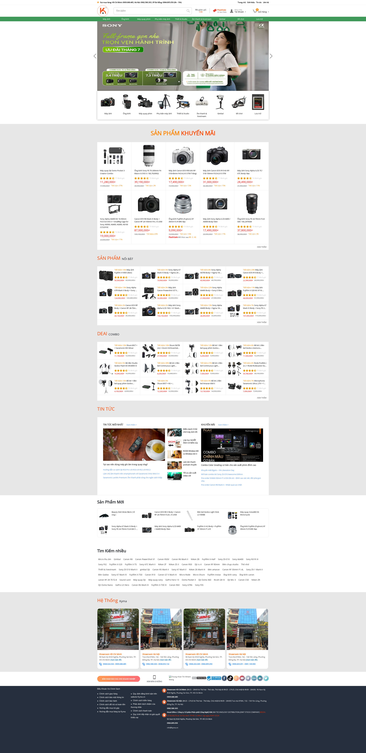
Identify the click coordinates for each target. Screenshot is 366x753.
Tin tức (259, 2)
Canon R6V (174, 585)
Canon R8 (128, 559)
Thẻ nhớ (245, 564)
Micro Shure (199, 574)
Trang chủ (242, 2)
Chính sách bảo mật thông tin (111, 697)
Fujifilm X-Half (208, 559)
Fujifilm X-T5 (131, 564)
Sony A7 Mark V (179, 569)
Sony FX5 (199, 585)
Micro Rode (184, 574)
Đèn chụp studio (230, 564)
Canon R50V (163, 559)
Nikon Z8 (195, 559)
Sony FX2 (102, 564)
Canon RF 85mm (212, 564)
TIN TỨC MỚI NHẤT (113, 424)
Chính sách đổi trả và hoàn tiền (112, 704)
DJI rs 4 (198, 564)
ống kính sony (230, 574)
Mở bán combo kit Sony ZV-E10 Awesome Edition (222, 474)
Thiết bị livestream (107, 569)
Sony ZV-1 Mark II (254, 569)
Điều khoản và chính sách (108, 689)
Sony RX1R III (252, 559)
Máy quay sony (155, 579)
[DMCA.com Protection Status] (198, 678)
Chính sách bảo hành (108, 701)
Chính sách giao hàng (108, 694)
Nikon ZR (255, 579)
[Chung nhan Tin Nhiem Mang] (180, 678)
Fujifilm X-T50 (135, 574)
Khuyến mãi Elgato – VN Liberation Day (217, 470)
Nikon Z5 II (174, 564)
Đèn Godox (103, 574)
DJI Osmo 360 (204, 579)
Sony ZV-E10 (224, 559)
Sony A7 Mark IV (119, 574)
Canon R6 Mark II (180, 559)
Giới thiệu (251, 2)
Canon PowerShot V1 (145, 559)
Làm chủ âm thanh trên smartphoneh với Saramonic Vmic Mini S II (131, 473)
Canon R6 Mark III (140, 585)
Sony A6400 (237, 559)
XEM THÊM (261, 247)
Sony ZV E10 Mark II (128, 569)
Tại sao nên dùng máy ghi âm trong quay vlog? (125, 464)
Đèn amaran (214, 569)
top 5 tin (171, 424)
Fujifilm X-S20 (115, 564)
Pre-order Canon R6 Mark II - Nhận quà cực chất (221, 485)
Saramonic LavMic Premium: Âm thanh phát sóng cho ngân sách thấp (132, 477)
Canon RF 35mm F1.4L (232, 569)
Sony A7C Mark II (147, 564)
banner (100, 22)
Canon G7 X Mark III (167, 574)
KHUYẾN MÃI (208, 424)
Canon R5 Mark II (161, 569)
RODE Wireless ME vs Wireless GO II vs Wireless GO (191, 454)
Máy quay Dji (139, 579)
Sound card (125, 579)
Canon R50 (187, 564)
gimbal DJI (145, 569)
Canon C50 (243, 579)
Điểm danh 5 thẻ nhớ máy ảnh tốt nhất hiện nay (190, 432)
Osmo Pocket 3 (189, 579)
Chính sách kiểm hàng (142, 700)
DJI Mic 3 (231, 579)
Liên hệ (266, 2)
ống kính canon (246, 574)
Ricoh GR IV (219, 579)
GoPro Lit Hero (122, 585)
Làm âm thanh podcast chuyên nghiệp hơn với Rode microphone (190, 466)
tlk (188, 11)
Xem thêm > (132, 424)
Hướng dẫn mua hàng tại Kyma (112, 712)
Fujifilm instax (214, 574)
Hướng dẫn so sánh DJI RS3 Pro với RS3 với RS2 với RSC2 (126, 469)
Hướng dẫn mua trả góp (109, 708)
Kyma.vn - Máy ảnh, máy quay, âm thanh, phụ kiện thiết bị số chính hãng (103, 10)
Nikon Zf (162, 564)
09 (168, 723)
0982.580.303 (172, 708)
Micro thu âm (104, 559)
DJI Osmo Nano (105, 585)
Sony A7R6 (187, 585)
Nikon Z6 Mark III (197, 569)
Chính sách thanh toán (142, 711)
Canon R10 (150, 574)
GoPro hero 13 (172, 579)
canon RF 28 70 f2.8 (107, 579)
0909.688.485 (172, 697)
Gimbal (117, 559)
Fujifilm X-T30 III (159, 585)
